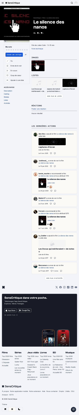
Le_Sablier (43, 236)
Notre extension (35, 391)
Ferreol (41, 211)
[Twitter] (56, 288)
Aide (43, 391)
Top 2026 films (7, 356)
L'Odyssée (5, 362)
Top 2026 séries (18, 357)
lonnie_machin (44, 174)
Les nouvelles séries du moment (20, 370)
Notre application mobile (19, 391)
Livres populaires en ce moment (45, 375)
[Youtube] (76, 288)
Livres (43, 352)
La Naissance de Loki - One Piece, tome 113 (58, 367)
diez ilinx (42, 134)
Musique (70, 352)
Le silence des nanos (53, 18)
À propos (5, 391)
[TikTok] (68, 288)
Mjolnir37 (42, 198)
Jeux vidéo (33, 352)
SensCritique (37, 18)
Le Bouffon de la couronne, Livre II (45, 367)
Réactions (37, 105)
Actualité (5, 365)
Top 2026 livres (45, 356)
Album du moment (69, 371)
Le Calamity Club (44, 360)
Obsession (5, 359)
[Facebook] (60, 288)
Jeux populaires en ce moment (32, 377)
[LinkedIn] (72, 288)
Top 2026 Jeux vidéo (33, 357)
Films (43, 18)
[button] (76, 2)
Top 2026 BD (58, 356)
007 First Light (32, 362)
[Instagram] (64, 288)
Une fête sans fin (58, 360)
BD (54, 352)
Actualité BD (57, 372)
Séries (18, 352)
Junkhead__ (43, 161)
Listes (35, 75)
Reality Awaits (71, 367)
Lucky (17, 365)
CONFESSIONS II (71, 363)
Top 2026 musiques (69, 357)
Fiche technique (37, 49)
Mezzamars (43, 265)
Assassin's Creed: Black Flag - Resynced (32, 368)
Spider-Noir (19, 362)
